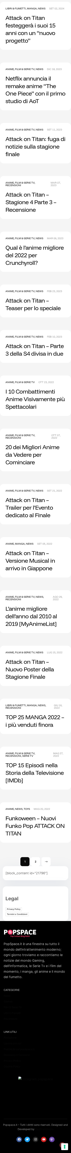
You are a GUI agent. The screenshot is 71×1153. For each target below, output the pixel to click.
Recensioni (13, 185)
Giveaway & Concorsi (17, 1055)
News (42, 8)
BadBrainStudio (44, 1129)
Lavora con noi (12, 1043)
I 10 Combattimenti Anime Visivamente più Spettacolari (35, 399)
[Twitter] (27, 1139)
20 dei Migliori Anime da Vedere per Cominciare (32, 454)
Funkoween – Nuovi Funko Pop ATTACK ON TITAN (35, 826)
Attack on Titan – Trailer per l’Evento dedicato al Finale (29, 507)
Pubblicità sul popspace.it (19, 1049)
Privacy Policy (13, 909)
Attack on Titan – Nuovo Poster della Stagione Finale (29, 669)
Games (8, 1001)
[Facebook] (19, 1139)
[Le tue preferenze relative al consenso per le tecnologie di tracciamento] (64, 1146)
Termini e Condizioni (17, 914)
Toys (27, 809)
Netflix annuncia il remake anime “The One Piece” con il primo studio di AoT (35, 90)
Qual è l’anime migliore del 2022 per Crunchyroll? (34, 255)
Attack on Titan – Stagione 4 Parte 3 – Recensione (30, 202)
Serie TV (27, 755)
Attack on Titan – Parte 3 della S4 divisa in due (34, 349)
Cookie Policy (12, 1066)
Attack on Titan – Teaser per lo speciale (33, 304)
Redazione (10, 1037)
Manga (32, 8)
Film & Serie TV (25, 69)
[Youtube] (43, 1139)
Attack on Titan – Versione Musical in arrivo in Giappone (30, 560)
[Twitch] (52, 1139)
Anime (9, 69)
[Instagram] (35, 1139)
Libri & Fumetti (15, 8)
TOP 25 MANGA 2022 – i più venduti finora (34, 720)
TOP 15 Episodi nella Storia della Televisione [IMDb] (34, 772)
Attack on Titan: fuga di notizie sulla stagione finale (35, 146)
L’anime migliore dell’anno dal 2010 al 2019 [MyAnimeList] (31, 616)
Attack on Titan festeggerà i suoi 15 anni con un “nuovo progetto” (30, 29)
